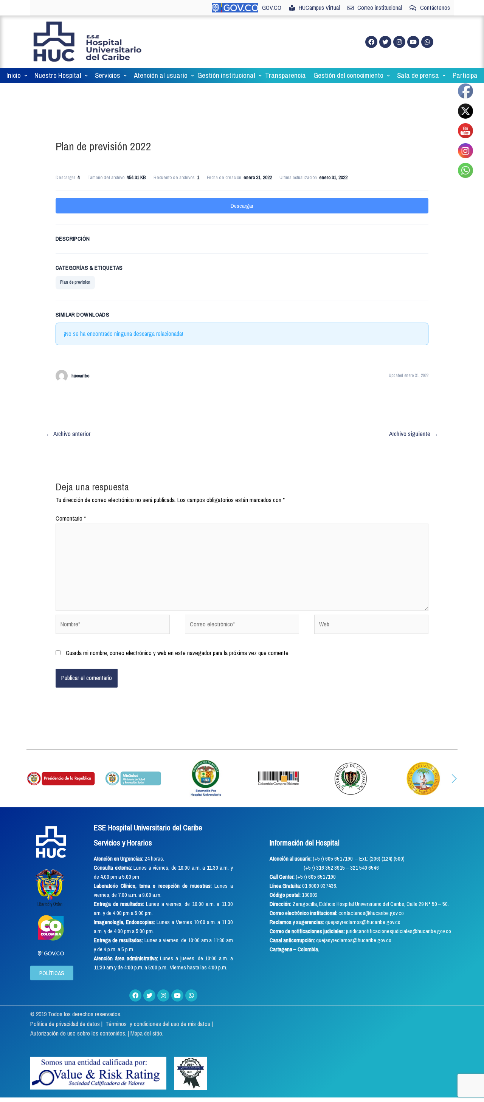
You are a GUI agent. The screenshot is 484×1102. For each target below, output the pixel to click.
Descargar (242, 206)
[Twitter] (385, 42)
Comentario (71, 518)
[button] (30, 779)
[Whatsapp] (427, 42)
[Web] (371, 625)
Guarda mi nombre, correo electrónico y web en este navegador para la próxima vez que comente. (178, 653)
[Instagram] (399, 42)
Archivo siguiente (413, 433)
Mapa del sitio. (146, 1033)
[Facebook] (371, 42)
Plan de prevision (75, 282)
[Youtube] (413, 42)
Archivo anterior (68, 433)
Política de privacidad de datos (65, 1024)
